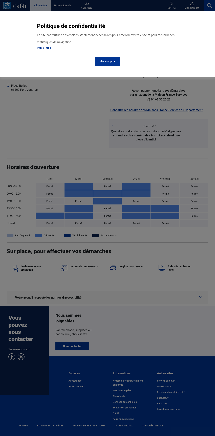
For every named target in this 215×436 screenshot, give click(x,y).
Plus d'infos (44, 47)
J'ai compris (107, 61)
